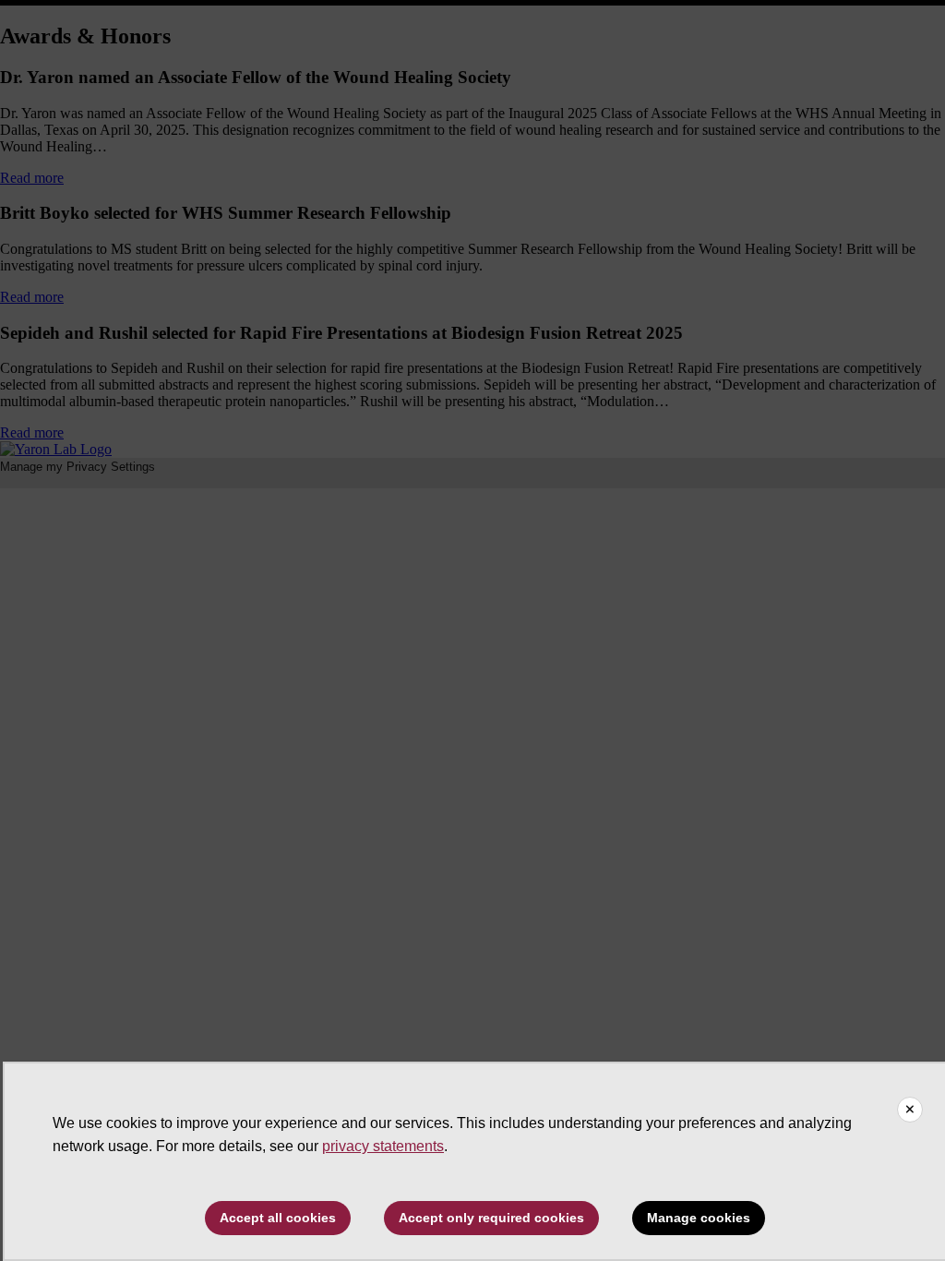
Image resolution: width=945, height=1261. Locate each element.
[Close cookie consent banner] (910, 1110)
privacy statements (383, 1146)
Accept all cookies (278, 1217)
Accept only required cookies (491, 1217)
